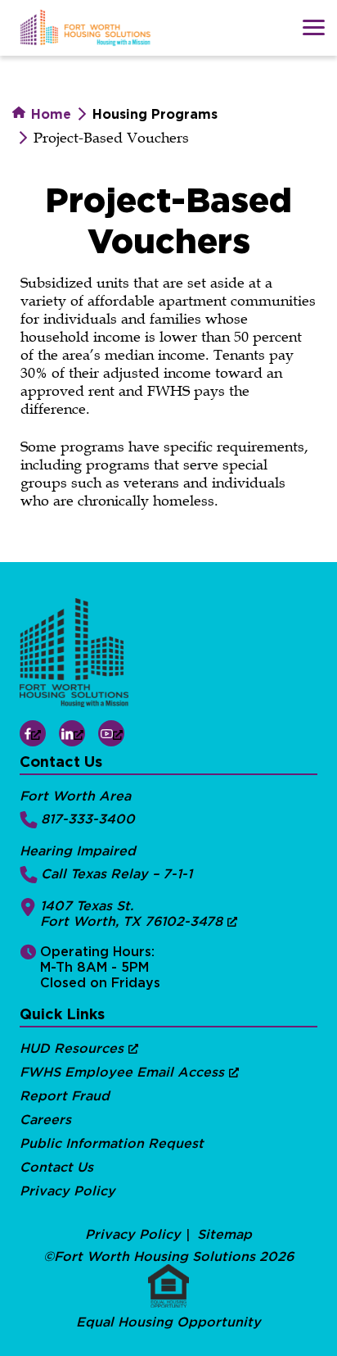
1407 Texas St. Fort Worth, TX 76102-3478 (131, 913)
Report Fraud (65, 1096)
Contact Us (56, 1167)
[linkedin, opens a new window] (72, 733)
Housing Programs (155, 114)
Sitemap (224, 1234)
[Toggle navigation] (313, 27)
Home (49, 114)
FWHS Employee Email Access (122, 1072)
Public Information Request (112, 1143)
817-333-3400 (88, 819)
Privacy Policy (67, 1191)
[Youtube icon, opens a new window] (111, 733)
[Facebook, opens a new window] (33, 733)
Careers (45, 1119)
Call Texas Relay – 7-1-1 (116, 874)
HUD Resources (72, 1048)
